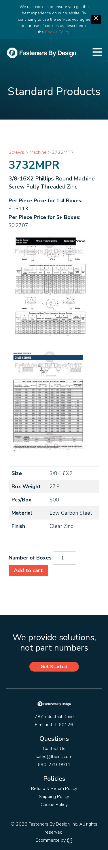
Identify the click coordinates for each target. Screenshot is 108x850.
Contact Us (54, 748)
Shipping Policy (54, 796)
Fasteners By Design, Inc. (53, 824)
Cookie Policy (57, 32)
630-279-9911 (54, 764)
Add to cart (28, 570)
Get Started (54, 667)
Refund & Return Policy (54, 788)
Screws (16, 152)
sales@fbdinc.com (54, 756)
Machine (38, 152)
